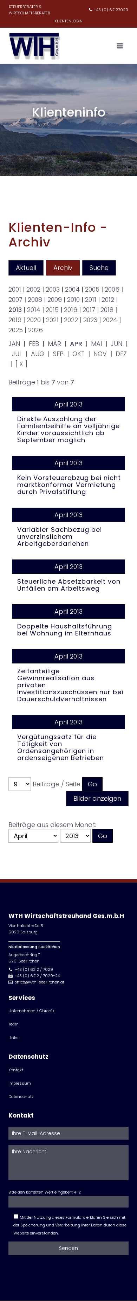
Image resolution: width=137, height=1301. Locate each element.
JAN (14, 343)
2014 (33, 309)
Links (13, 1038)
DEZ (121, 353)
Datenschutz (21, 1096)
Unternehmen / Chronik (31, 1011)
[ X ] (21, 364)
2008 (35, 299)
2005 (92, 289)
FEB (34, 343)
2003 (53, 289)
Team (13, 1024)
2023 (90, 319)
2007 (15, 299)
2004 (72, 289)
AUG (37, 353)
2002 (33, 289)
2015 (52, 309)
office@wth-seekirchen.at (39, 982)
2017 (89, 309)
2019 (14, 319)
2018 (106, 309)
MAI (96, 343)
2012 (108, 299)
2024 (110, 319)
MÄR (54, 343)
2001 (14, 289)
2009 (54, 299)
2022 (71, 319)
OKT (78, 353)
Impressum (19, 1083)
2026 (35, 330)
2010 (73, 299)
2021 (52, 319)
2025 (15, 330)
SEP (58, 353)
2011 (90, 299)
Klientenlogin (68, 21)
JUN (116, 343)
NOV (100, 353)
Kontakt (15, 1070)
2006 (112, 289)
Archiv (62, 267)
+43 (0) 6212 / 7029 (34, 969)
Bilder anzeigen (97, 798)
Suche (99, 267)
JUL (17, 353)
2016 (70, 309)
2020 (34, 319)
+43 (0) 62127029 (111, 10)
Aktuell (26, 267)
